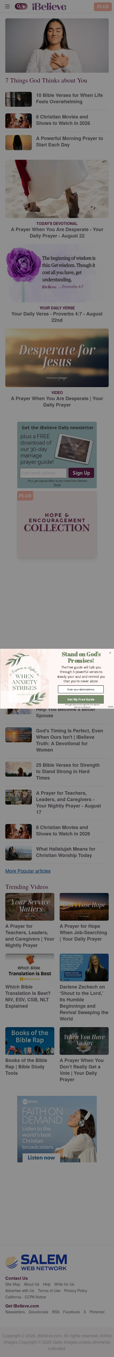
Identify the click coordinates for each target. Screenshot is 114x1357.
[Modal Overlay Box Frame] (57, 678)
